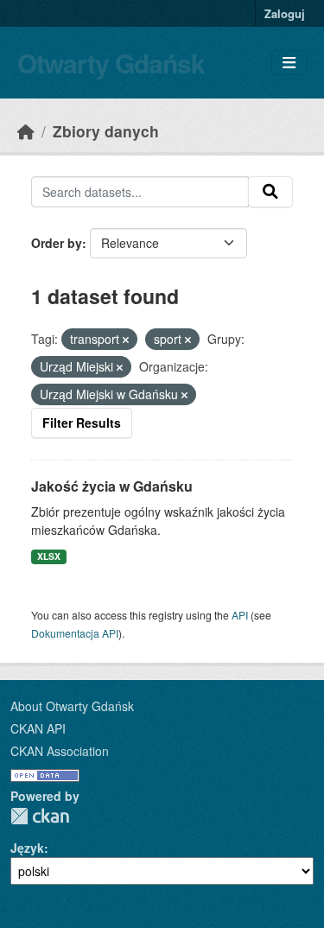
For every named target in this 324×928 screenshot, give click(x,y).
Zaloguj (284, 13)
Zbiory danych (106, 131)
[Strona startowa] (26, 131)
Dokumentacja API (74, 633)
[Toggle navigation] (289, 62)
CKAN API (38, 728)
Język (27, 847)
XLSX (48, 556)
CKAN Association (59, 751)
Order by (56, 242)
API (240, 614)
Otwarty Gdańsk (111, 62)
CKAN (39, 816)
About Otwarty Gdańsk (72, 706)
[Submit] (270, 191)
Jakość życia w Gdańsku (112, 486)
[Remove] (126, 339)
